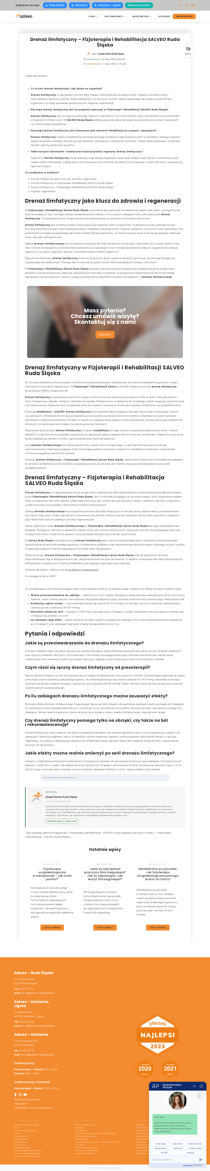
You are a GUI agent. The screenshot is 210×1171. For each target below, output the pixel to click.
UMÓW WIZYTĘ (184, 16)
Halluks (17, 1133)
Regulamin (21, 1103)
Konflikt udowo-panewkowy (86, 1136)
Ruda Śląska (56, 5)
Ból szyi (17, 1128)
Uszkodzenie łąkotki (22, 1148)
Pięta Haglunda (20, 1142)
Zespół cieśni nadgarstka (85, 1153)
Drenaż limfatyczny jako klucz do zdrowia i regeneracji (63, 179)
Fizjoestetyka (80, 1130)
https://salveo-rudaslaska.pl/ (82, 569)
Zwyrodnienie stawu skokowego (26, 1156)
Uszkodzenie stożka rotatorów (87, 1148)
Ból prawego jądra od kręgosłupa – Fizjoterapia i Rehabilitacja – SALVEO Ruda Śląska (77, 832)
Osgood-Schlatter (82, 1139)
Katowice (81, 5)
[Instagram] (186, 5)
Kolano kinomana (21, 1136)
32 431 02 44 (24, 1022)
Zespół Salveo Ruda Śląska (61, 796)
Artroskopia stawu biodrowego (26, 1125)
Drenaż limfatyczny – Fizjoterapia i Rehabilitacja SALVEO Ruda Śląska (72, 187)
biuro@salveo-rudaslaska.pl (38, 993)
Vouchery (164, 16)
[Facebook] (180, 5)
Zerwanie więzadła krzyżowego (26, 1153)
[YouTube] (25, 1094)
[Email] (193, 5)
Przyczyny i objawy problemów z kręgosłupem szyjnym (97, 1142)
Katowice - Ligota (109, 5)
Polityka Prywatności (27, 1099)
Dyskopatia (79, 1128)
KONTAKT (105, 334)
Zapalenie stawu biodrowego (86, 1150)
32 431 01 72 (24, 989)
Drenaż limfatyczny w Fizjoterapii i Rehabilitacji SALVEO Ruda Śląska (72, 183)
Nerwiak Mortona (21, 1139)
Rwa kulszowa (19, 1145)
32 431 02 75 (24, 1050)
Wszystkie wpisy (54, 821)
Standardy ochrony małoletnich (33, 1107)
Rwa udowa (79, 1145)
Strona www (71, 821)
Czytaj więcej (52, 927)
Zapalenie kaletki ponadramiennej (28, 1150)
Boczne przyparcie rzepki (85, 1125)
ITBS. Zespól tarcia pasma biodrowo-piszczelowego (95, 1133)
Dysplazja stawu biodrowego (25, 1130)
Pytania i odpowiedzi (43, 191)
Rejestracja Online (139, 5)
